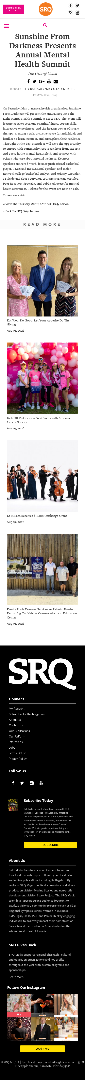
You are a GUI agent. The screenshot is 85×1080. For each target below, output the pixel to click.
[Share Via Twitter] (34, 82)
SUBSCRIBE (50, 845)
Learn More (16, 977)
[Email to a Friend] (56, 82)
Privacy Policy (18, 758)
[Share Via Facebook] (28, 82)
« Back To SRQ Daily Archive (21, 211)
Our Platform (17, 736)
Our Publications (19, 731)
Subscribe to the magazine (26, 714)
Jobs (12, 747)
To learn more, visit (14, 195)
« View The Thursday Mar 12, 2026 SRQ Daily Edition (36, 204)
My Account (16, 708)
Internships (16, 742)
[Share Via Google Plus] (41, 82)
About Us (15, 719)
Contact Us (16, 725)
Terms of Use (17, 753)
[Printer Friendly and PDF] (49, 82)
